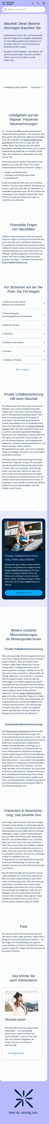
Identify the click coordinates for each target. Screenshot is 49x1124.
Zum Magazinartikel (16, 1053)
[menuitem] (33, 3)
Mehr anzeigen (22, 370)
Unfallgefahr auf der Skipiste (15, 87)
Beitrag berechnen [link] (23, 593)
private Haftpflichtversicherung (14, 262)
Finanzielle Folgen (39, 87)
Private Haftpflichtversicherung (18, 570)
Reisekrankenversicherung (17, 731)
